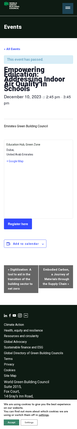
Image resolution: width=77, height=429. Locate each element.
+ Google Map (15, 161)
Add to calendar (26, 244)
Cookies (9, 370)
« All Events (12, 49)
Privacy (9, 364)
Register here (18, 224)
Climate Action (14, 325)
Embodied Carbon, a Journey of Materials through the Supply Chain (56, 277)
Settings (29, 422)
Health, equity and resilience (23, 330)
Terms (8, 359)
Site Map (10, 376)
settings (44, 415)
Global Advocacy (15, 342)
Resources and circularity (21, 336)
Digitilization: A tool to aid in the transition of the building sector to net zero (20, 279)
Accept (11, 422)
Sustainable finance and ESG (23, 347)
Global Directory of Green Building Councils (33, 353)
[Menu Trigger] (67, 8)
